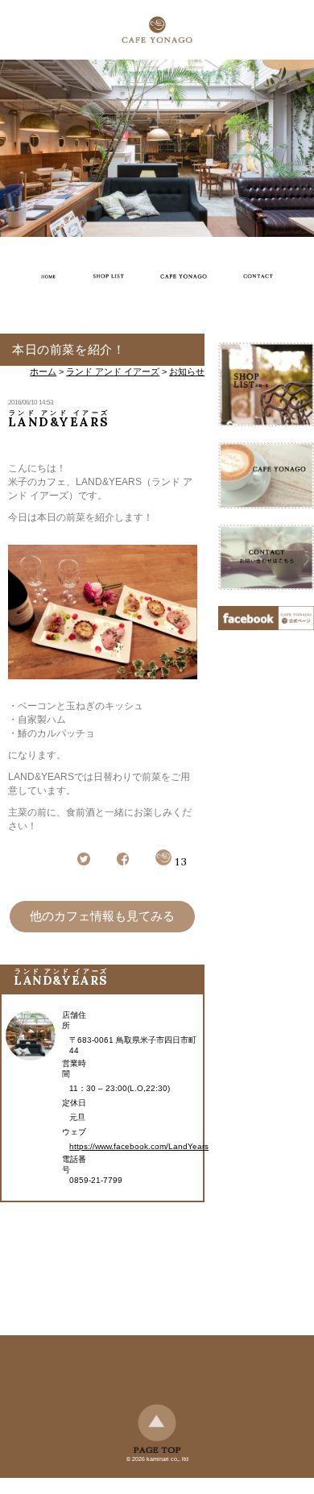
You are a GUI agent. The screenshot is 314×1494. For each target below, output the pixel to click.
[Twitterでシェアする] (83, 862)
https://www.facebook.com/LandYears (139, 1146)
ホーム (43, 371)
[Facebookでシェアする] (123, 862)
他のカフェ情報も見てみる (102, 916)
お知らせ (187, 371)
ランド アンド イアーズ (112, 371)
